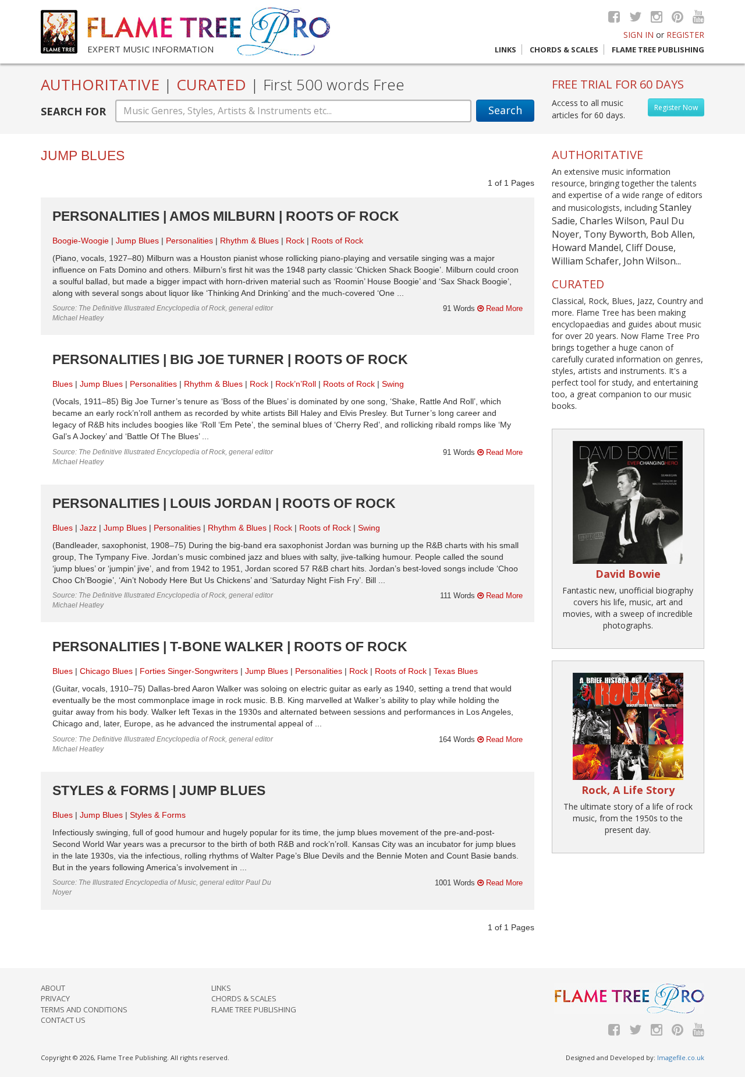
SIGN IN (638, 34)
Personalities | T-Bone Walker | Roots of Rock (229, 646)
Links (505, 49)
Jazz (88, 527)
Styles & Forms (158, 815)
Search (505, 110)
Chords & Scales (564, 49)
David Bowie (628, 574)
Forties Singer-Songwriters (189, 671)
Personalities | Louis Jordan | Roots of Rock (224, 503)
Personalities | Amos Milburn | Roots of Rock (225, 216)
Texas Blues (456, 671)
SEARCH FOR (73, 111)
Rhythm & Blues (249, 240)
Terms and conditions (84, 1009)
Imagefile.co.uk (680, 1057)
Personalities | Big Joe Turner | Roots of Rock (230, 359)
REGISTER (685, 34)
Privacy (55, 998)
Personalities (189, 240)
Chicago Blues (106, 671)
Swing (393, 384)
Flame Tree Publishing (658, 49)
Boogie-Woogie (80, 240)
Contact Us (63, 1020)
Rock (295, 240)
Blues (62, 384)
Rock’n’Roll (295, 384)
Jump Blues (137, 240)
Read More (503, 308)
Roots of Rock (337, 240)
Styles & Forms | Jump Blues (158, 790)
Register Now (676, 107)
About (53, 988)
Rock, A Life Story (628, 790)
